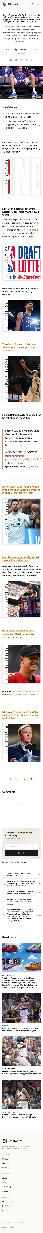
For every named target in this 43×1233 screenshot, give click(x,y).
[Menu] (38, 4)
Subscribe (21, 853)
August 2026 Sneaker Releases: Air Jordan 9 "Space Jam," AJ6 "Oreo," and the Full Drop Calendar (21, 883)
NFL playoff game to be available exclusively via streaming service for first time (20, 715)
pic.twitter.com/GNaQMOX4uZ (23, 459)
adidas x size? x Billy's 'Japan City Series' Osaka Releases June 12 (21, 892)
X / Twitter (6, 1206)
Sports (8, 49)
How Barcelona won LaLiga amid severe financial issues (20, 559)
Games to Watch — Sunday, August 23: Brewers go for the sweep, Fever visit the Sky (21, 1072)
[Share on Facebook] (21, 60)
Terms (12, 1227)
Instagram (6, 1201)
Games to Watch (9, 1069)
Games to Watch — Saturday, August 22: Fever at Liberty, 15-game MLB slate (19, 1115)
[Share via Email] (27, 60)
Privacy (4, 1227)
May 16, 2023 (33, 466)
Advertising (6, 1187)
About (4, 1178)
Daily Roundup (8, 975)
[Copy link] (32, 60)
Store (4, 1182)
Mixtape (5, 1163)
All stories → (36, 938)
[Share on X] (11, 60)
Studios (5, 1159)
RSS (3, 1210)
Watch (4, 1168)
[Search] (32, 4)
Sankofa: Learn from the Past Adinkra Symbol (19, 874)
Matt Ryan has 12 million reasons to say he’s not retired (20, 693)
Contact (5, 1191)
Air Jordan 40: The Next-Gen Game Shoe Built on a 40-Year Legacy (19, 901)
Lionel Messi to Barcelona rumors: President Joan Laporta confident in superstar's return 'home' (21, 489)
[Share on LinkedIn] (16, 60)
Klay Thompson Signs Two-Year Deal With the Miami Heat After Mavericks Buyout (20, 1029)
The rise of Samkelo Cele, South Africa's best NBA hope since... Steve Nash (20, 347)
